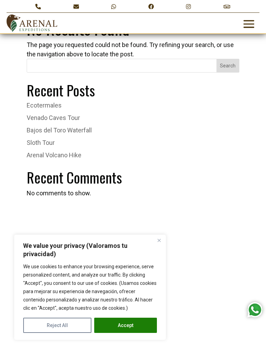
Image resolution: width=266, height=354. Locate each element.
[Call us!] (38, 6)
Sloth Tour (41, 142)
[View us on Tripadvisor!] (227, 6)
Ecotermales (44, 105)
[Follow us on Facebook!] (151, 6)
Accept (125, 325)
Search (228, 65)
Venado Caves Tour (53, 117)
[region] (90, 287)
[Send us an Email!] (76, 6)
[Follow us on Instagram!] (188, 6)
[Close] (159, 240)
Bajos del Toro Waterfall (59, 130)
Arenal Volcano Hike (54, 155)
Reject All (57, 325)
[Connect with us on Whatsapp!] (113, 6)
